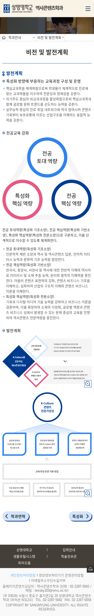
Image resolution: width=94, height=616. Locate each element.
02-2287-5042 (79, 586)
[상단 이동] (90, 569)
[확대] (88, 381)
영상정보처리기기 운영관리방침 (61, 575)
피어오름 (24, 562)
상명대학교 (24, 549)
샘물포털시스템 (24, 556)
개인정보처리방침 (22, 575)
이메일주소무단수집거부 (48, 580)
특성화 (77, 516)
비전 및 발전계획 (49, 37)
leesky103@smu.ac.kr (51, 590)
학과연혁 (18, 516)
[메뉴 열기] (88, 8)
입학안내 (69, 549)
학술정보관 (69, 556)
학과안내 (14, 37)
